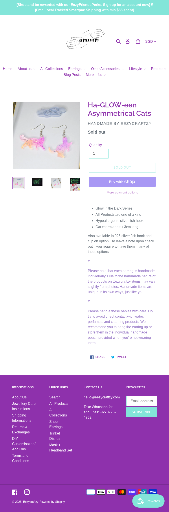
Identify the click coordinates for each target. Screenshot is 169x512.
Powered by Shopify (52, 501)
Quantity (95, 145)
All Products (58, 403)
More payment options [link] (122, 192)
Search (55, 397)
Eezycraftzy (31, 501)
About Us (19, 397)
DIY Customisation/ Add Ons (23, 444)
